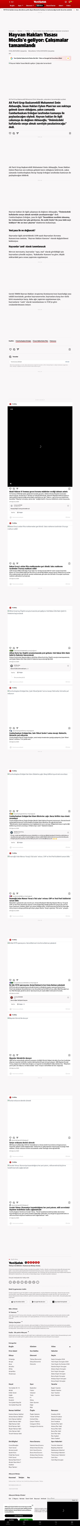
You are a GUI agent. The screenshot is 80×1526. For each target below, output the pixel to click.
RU (36, 1262)
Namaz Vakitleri (15, 1410)
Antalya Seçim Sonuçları (58, 1379)
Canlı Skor (54, 1457)
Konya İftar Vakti (56, 1429)
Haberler (54, 1351)
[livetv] (65, 2)
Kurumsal (12, 1478)
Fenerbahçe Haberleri (58, 1452)
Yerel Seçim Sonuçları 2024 (59, 1362)
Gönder (67, 362)
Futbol (32, 1390)
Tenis (31, 1395)
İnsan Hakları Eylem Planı (41, 341)
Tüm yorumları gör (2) (19, 677)
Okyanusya (12, 1374)
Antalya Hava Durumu (36, 1455)
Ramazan (54, 1410)
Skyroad (37, 1499)
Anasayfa (11, 31)
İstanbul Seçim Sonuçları (59, 1366)
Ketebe (22, 1499)
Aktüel (11, 1390)
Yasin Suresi (12, 1448)
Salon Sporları (34, 1402)
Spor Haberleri (56, 1441)
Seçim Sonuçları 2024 (58, 1359)
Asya (10, 1364)
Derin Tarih (29, 1499)
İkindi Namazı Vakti (14, 1426)
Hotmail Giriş (34, 1419)
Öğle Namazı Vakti (14, 1424)
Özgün (32, 1410)
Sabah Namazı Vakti (15, 1421)
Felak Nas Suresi (14, 1455)
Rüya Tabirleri (13, 1467)
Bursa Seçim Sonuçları (58, 1376)
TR (26, 1262)
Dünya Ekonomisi (35, 1362)
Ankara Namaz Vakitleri (16, 1417)
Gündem (19, 31)
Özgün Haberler (35, 1414)
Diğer (31, 1405)
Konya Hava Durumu (36, 1457)
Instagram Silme (35, 1424)
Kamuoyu (53, 341)
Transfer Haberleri (57, 1445)
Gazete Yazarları (56, 1390)
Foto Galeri (13, 1351)
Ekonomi (33, 1355)
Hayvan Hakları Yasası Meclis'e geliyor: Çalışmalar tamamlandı (51, 31)
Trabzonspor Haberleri (58, 1455)
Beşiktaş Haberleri (57, 1448)
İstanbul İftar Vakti (56, 1424)
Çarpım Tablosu (35, 1421)
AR (31, 1262)
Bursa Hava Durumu (36, 1452)
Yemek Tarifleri (34, 1417)
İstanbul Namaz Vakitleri (16, 1414)
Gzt (10, 1499)
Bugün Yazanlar (56, 1388)
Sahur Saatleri (55, 1438)
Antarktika (12, 1371)
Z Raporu (15, 1499)
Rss (28, 1478)
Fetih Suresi (12, 1457)
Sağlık (11, 1395)
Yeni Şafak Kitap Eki (15, 1402)
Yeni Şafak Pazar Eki (15, 1405)
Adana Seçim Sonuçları (58, 1374)
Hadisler (11, 1465)
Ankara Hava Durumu (36, 1448)
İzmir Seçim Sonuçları (58, 1371)
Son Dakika (34, 1351)
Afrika (10, 1369)
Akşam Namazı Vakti (15, 1429)
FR (33, 1262)
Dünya (11, 1355)
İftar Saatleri (55, 1436)
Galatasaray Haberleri (58, 1450)
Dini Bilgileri (13, 1441)
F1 (30, 1398)
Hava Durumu (35, 1441)
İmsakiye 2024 (55, 1414)
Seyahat (11, 1400)
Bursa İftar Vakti (56, 1431)
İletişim (21, 1478)
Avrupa (11, 1362)
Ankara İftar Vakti (56, 1426)
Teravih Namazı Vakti (15, 1434)
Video (53, 1346)
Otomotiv (33, 1364)
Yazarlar (54, 1384)
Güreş (32, 1400)
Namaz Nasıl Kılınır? (15, 1460)
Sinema (11, 1398)
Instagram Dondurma (36, 1426)
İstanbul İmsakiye (56, 1417)
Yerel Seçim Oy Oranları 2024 (60, 1364)
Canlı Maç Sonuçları (57, 1460)
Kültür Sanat (12, 1393)
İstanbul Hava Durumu (37, 1445)
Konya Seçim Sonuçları (58, 1381)
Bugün (11, 1346)
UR (38, 1262)
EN (28, 1262)
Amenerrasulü (13, 1450)
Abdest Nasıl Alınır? (15, 1462)
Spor (32, 1384)
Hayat (11, 1384)
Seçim (53, 1355)
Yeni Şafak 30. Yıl (14, 1388)
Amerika (11, 1366)
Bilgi (31, 1407)
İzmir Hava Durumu (36, 1450)
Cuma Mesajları (13, 1445)
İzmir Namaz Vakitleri (15, 1419)
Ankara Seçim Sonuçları (58, 1369)
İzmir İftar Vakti (55, 1434)
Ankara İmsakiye (56, 1419)
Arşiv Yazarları (55, 1395)
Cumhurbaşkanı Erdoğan (24, 341)
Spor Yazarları (55, 1393)
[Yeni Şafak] (40, 2)
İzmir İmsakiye (55, 1421)
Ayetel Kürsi (12, 1452)
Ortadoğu (12, 1359)
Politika (27, 31)
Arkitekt (43, 1499)
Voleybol (32, 1393)
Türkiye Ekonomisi (35, 1359)
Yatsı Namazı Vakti (14, 1431)
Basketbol (33, 1388)
